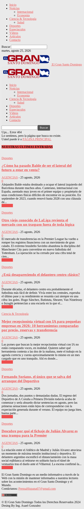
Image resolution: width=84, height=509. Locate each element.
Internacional (25, 11)
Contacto (15, 40)
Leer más (7, 205)
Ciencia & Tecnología (22, 18)
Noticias (14, 8)
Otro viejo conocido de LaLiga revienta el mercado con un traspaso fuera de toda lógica (38, 222)
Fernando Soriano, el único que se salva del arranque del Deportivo (36, 379)
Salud (20, 22)
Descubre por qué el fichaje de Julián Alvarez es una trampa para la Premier (40, 433)
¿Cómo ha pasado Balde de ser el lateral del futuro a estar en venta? (36, 167)
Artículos (15, 36)
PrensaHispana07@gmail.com (37, 488)
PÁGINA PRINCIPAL (36, 139)
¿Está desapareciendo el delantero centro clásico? (41, 275)
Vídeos (13, 33)
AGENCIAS (10, 177)
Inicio (12, 4)
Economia (23, 15)
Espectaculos (17, 29)
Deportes (15, 26)
